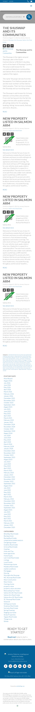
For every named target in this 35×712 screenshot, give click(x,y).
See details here (8, 150)
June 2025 (7, 411)
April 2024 (7, 442)
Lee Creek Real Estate (10, 358)
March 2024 (8, 444)
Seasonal (25, 366)
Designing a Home (18, 356)
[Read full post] (9, 52)
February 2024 (9, 446)
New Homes (16, 362)
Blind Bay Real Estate (13, 354)
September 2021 (9, 508)
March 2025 (8, 418)
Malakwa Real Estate (10, 360)
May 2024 (7, 440)
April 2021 (7, 518)
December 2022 (9, 477)
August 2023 (8, 459)
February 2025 (9, 420)
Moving (29, 360)
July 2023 (7, 462)
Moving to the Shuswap (15, 40)
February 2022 (9, 499)
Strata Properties (14, 369)
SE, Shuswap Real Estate (18, 366)
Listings (17, 358)
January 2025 (8, 422)
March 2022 (8, 497)
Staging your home (6, 369)
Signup (5, 1)
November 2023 (9, 453)
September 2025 (9, 405)
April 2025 (7, 416)
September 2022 (9, 483)
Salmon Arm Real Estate (15, 130)
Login (11, 1)
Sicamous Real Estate (10, 368)
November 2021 (9, 503)
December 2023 (9, 451)
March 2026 (8, 392)
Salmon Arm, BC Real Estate (24, 365)
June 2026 (7, 385)
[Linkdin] (20, 666)
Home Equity (8, 556)
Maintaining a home (10, 564)
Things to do (29, 369)
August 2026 (8, 381)
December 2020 (9, 527)
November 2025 (9, 400)
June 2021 (7, 514)
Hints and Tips (18, 357)
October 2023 (8, 455)
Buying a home (20, 354)
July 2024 (7, 435)
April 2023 (7, 468)
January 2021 (8, 525)
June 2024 (7, 438)
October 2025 (8, 403)
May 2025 (7, 413)
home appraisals (25, 357)
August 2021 (8, 510)
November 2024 (9, 427)
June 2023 (7, 464)
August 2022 (8, 486)
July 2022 (7, 488)
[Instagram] (10, 666)
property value (9, 586)
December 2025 (9, 398)
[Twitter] (15, 666)
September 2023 (9, 457)
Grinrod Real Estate (7, 357)
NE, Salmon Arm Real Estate (18, 361)
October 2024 (8, 429)
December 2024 (9, 424)
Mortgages (24, 360)
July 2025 (7, 409)
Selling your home (10, 604)
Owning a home (23, 362)
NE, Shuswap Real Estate (12, 577)
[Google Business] (24, 666)
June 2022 (7, 490)
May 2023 (7, 466)
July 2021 (7, 512)
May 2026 (7, 387)
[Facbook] (5, 666)
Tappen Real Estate (22, 369)
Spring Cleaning (26, 368)
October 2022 (8, 481)
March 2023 (8, 470)
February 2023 (9, 473)
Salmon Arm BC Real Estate (13, 593)
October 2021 (8, 505)
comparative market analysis (8, 356)
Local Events (22, 358)
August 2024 (8, 433)
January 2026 (8, 396)
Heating (13, 357)
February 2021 (9, 523)
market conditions (18, 360)
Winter (4, 370)
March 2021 (8, 521)
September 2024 (9, 431)
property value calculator (10, 364)
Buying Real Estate (27, 354)
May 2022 (7, 492)
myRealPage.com (20, 686)
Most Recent (8, 378)
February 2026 (9, 394)
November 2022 (9, 479)
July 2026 (7, 383)
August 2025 (8, 407)
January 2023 (8, 475)
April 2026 (7, 389)
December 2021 (9, 501)
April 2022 (7, 494)
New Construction (10, 362)
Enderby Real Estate (27, 356)
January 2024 (8, 448)
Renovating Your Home (21, 364)
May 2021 (7, 516)
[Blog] (29, 666)
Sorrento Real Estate (19, 368)
